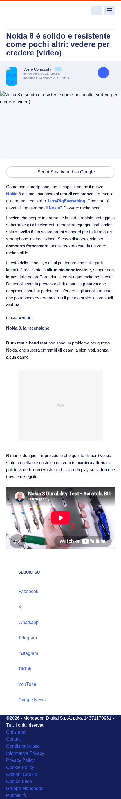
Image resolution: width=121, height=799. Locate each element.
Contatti (14, 739)
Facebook (28, 591)
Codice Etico (19, 781)
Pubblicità (16, 795)
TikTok (24, 668)
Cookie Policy (20, 767)
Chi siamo (16, 732)
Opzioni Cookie (21, 774)
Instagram (28, 653)
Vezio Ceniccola (37, 69)
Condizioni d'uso (23, 746)
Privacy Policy (20, 760)
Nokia (54, 207)
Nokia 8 (13, 193)
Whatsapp (28, 622)
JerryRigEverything (66, 200)
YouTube (27, 684)
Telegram (27, 637)
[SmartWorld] (27, 10)
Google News (32, 699)
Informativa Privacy (25, 753)
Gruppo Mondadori (25, 788)
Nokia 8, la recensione (27, 328)
